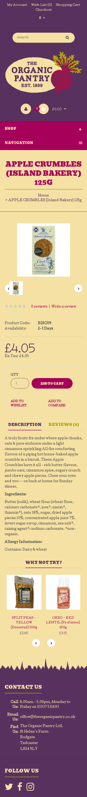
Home (43, 195)
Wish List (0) (41, 5)
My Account (17, 5)
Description (25, 425)
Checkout (43, 10)
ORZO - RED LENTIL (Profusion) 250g (63, 623)
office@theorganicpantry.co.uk (47, 717)
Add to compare (56, 403)
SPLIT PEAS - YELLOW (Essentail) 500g (24, 623)
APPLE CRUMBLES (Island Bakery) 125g (45, 200)
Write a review (64, 307)
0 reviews (39, 307)
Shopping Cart (68, 5)
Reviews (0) (63, 425)
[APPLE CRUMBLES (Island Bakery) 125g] (43, 250)
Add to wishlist (19, 403)
